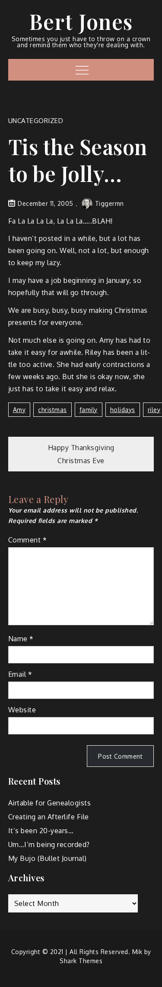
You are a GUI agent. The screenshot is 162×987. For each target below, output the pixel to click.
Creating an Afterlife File (48, 816)
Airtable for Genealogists (49, 803)
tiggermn (109, 203)
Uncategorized (36, 121)
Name (21, 638)
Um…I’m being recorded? (49, 844)
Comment (27, 540)
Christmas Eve (81, 460)
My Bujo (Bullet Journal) (47, 858)
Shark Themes (81, 960)
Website (22, 709)
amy (19, 409)
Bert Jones (81, 21)
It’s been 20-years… (41, 830)
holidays (122, 409)
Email (20, 674)
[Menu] (81, 70)
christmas (52, 409)
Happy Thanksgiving (81, 447)
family (88, 409)
